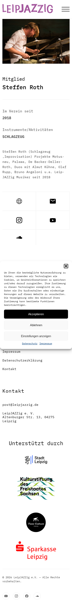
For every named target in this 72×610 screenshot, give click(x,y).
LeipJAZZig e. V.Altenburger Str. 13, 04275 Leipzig (28, 417)
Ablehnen (36, 325)
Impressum (45, 343)
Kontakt (9, 369)
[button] (66, 266)
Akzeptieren (36, 314)
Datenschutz (29, 343)
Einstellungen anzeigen (36, 336)
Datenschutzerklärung (22, 360)
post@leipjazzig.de (20, 405)
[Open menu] (66, 9)
